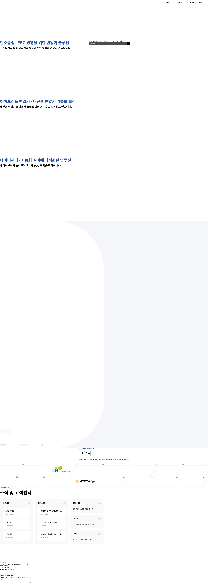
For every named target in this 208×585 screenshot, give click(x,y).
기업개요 (11, 560)
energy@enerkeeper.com (8, 569)
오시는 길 (33, 560)
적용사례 (180, 2)
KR (0, 28)
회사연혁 (15, 560)
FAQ (26, 555)
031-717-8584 (5, 566)
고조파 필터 (32, 545)
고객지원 (192, 2)
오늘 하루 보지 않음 (93, 43)
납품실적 (22, 550)
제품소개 (168, 2)
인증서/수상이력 (27, 560)
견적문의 (23, 555)
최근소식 (15, 555)
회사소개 (201, 2)
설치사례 (11, 550)
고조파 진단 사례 (16, 550)
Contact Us (5, 582)
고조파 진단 (38, 545)
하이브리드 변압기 (13, 545)
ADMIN (2, 579)
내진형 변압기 (20, 545)
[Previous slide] (3, 431)
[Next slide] (9, 431)
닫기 (128, 43)
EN (0, 30)
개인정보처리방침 (9, 575)
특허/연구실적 (20, 560)
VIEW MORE (5, 243)
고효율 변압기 (26, 545)
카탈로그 (19, 555)
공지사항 (11, 555)
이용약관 (2, 575)
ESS (42, 545)
